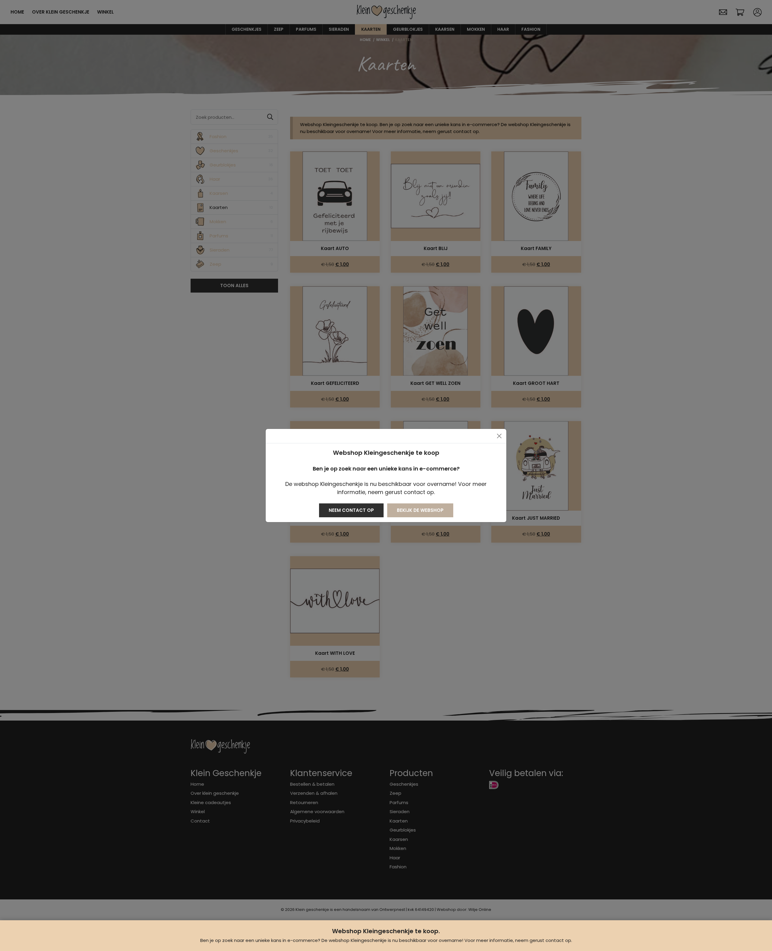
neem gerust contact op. (543, 940)
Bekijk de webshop (420, 510)
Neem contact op (351, 510)
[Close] (499, 436)
